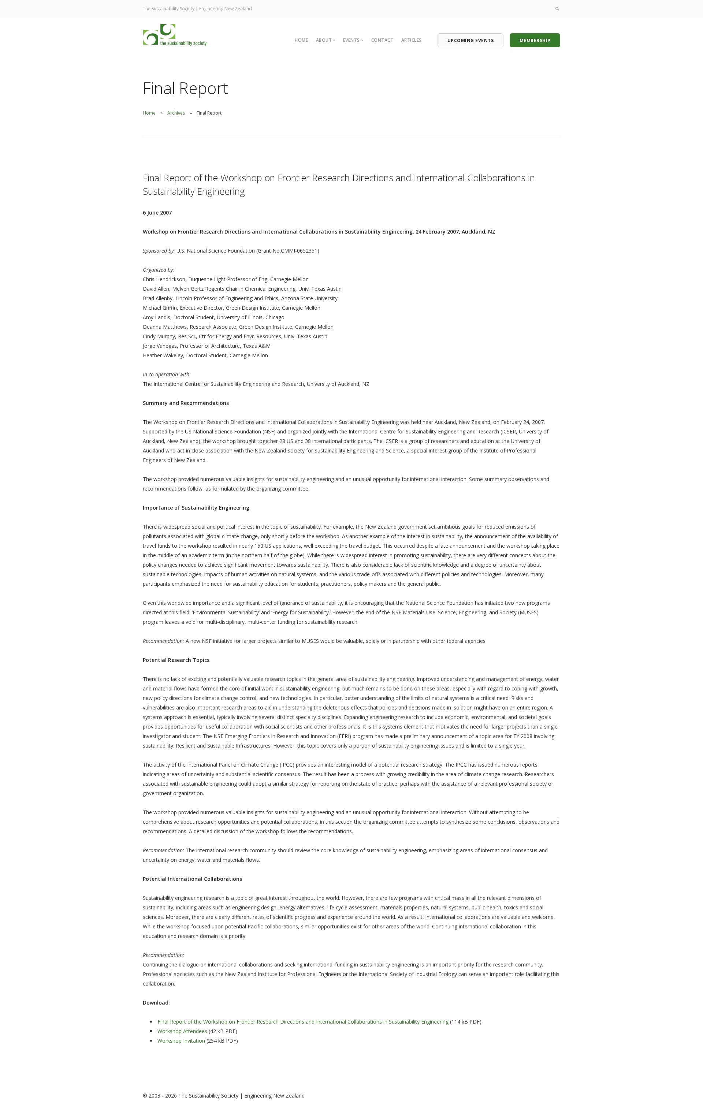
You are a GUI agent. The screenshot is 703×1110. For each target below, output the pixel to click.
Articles (411, 40)
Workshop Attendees (182, 1031)
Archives (176, 113)
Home (301, 40)
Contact (382, 40)
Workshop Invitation (181, 1040)
